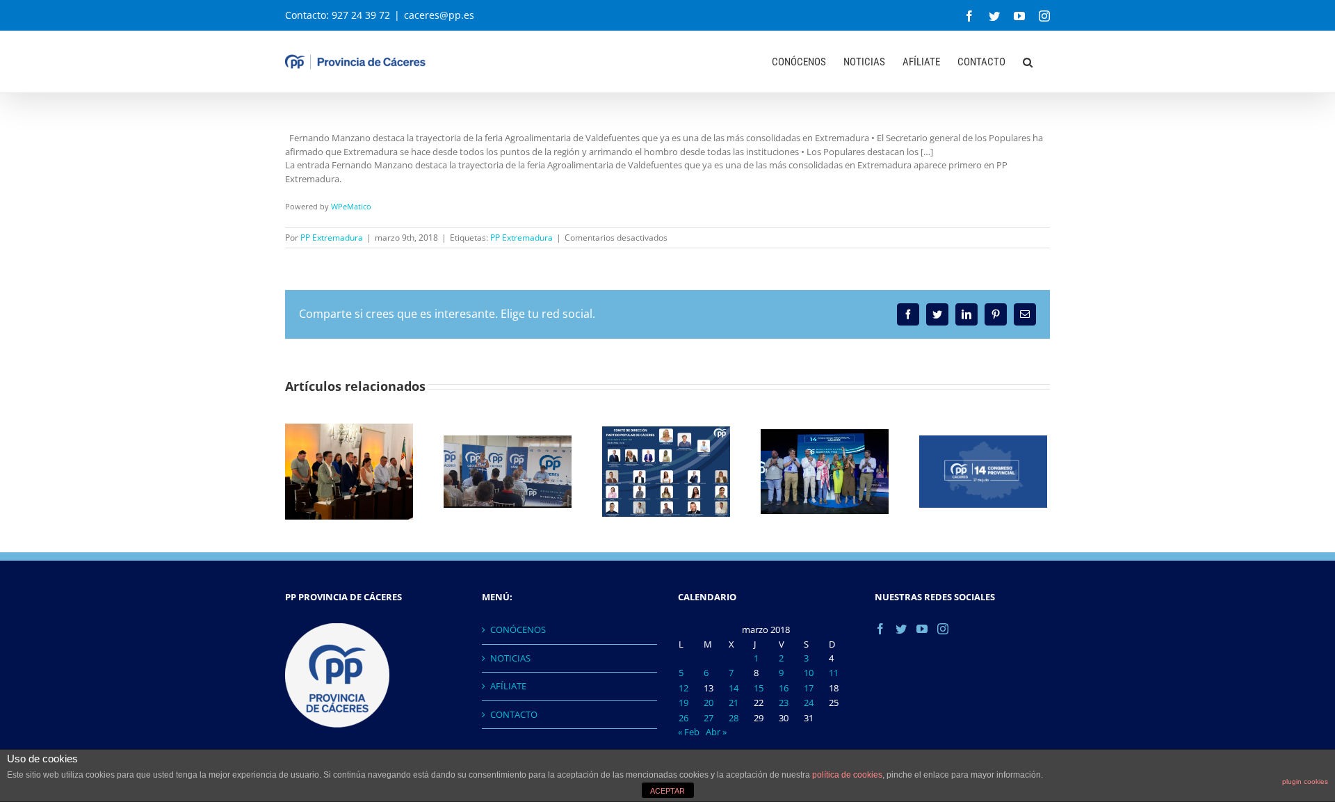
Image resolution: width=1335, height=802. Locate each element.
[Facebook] (880, 628)
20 (708, 702)
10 (809, 672)
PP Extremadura (331, 237)
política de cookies (847, 775)
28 (733, 718)
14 (733, 688)
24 (809, 702)
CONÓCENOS (518, 629)
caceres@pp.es (439, 15)
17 (809, 688)
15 (758, 688)
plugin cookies (1305, 781)
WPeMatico (351, 206)
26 (683, 718)
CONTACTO (513, 714)
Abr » (716, 731)
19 (683, 702)
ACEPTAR (667, 791)
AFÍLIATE (508, 686)
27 (708, 718)
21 (733, 702)
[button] (1028, 60)
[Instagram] (942, 628)
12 (683, 688)
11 (834, 672)
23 (783, 702)
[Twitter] (901, 628)
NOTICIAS (510, 658)
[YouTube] (922, 628)
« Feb (688, 731)
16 (783, 688)
